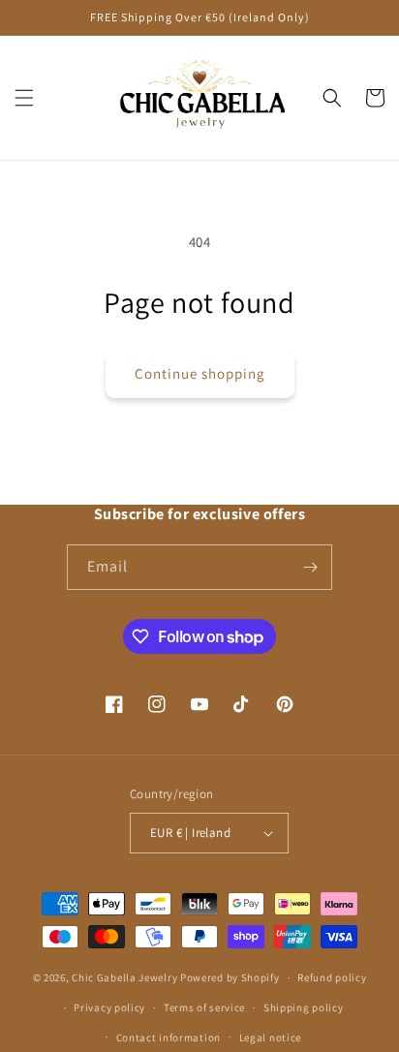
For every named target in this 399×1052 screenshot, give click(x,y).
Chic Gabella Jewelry (124, 977)
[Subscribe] (310, 567)
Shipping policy (303, 1007)
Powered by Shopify (230, 977)
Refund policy (331, 977)
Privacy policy (109, 1007)
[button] (24, 98)
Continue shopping (200, 373)
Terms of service (204, 1007)
